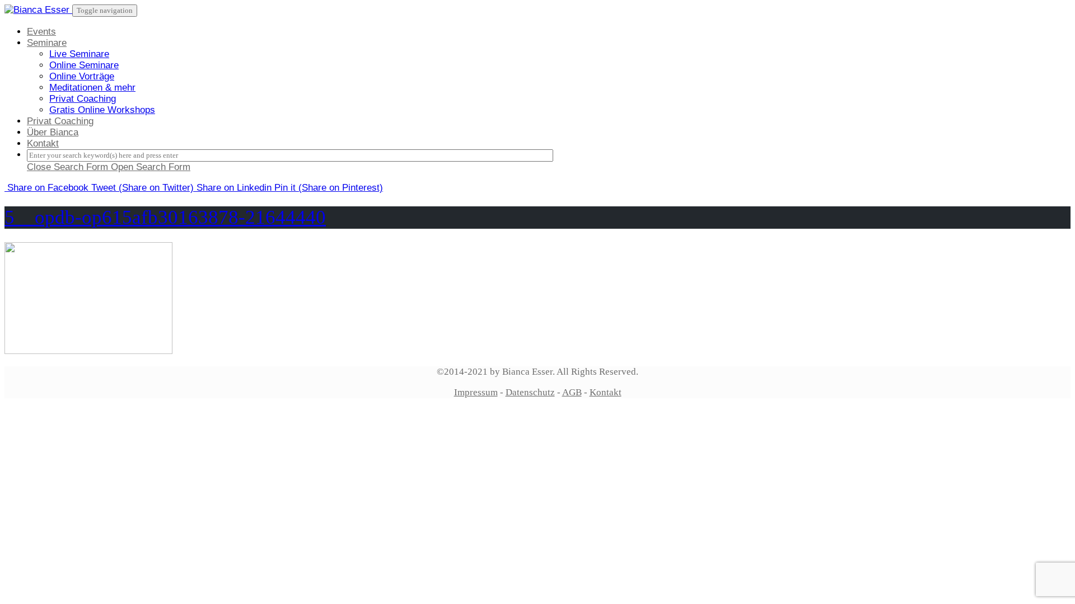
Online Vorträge (81, 76)
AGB (572, 392)
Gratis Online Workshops (102, 110)
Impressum (476, 392)
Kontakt (43, 143)
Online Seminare (84, 65)
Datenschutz (530, 392)
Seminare (47, 42)
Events (41, 31)
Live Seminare (79, 54)
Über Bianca (52, 132)
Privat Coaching (82, 98)
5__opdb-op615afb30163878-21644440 (165, 217)
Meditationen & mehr (92, 87)
